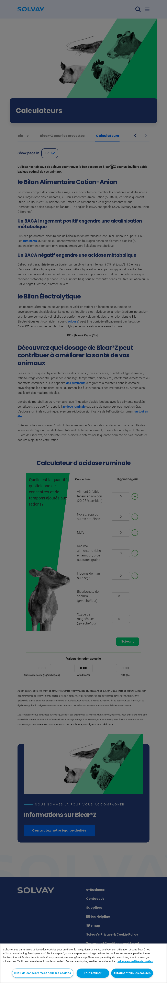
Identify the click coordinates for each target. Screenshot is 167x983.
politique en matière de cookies (135, 961)
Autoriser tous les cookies (132, 973)
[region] (83, 963)
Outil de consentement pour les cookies (42, 973)
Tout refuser (93, 973)
